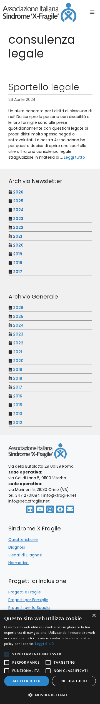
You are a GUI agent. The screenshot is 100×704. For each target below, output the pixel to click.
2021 (17, 236)
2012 (17, 422)
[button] (50, 695)
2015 (17, 405)
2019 (17, 254)
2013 (17, 414)
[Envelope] (70, 509)
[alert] (50, 657)
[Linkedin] (30, 509)
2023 (18, 218)
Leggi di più (44, 643)
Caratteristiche (23, 539)
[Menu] (94, 12)
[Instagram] (50, 509)
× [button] (94, 616)
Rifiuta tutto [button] (74, 681)
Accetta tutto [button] (26, 681)
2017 (17, 271)
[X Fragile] (39, 12)
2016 (17, 396)
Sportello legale (43, 87)
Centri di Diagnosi (25, 555)
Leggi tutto (74, 157)
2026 (18, 192)
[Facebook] (60, 509)
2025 (18, 201)
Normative (18, 563)
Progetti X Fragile (24, 592)
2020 (18, 245)
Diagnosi (16, 547)
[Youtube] (40, 509)
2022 (18, 227)
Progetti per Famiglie (28, 600)
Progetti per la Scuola (29, 607)
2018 (17, 263)
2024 (18, 210)
